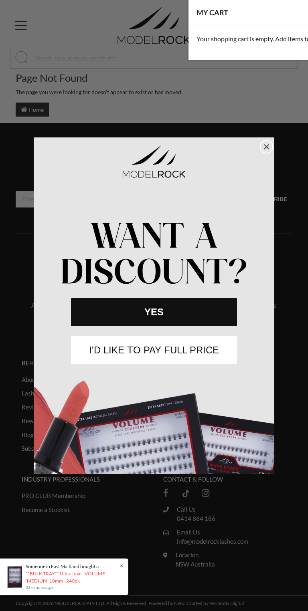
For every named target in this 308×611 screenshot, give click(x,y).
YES (154, 312)
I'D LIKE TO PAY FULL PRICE (154, 350)
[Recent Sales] (16, 576)
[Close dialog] (266, 147)
